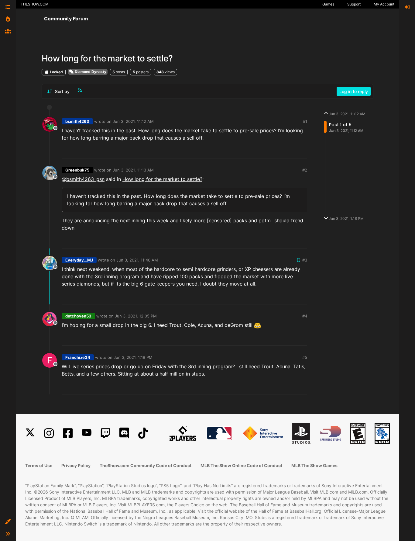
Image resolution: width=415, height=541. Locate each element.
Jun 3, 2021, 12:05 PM (136, 316)
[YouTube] (86, 433)
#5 (304, 357)
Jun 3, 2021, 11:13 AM (133, 170)
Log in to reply (353, 91)
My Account (384, 4)
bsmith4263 (77, 121)
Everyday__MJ (79, 260)
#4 (304, 316)
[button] (7, 521)
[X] (30, 433)
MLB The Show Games (314, 465)
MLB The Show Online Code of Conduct (241, 465)
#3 (304, 260)
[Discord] (124, 433)
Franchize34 (77, 357)
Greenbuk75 (77, 170)
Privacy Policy (76, 465)
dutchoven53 (78, 316)
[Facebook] (68, 433)
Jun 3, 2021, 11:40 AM (137, 260)
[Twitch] (105, 433)
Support (354, 4)
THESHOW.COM (35, 4)
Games (328, 4)
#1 (305, 121)
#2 (304, 170)
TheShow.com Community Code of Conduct (145, 465)
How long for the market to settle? (162, 179)
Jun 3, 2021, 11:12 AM (133, 121)
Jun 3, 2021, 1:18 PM (133, 357)
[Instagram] (49, 433)
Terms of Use (38, 465)
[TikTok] (143, 433)
